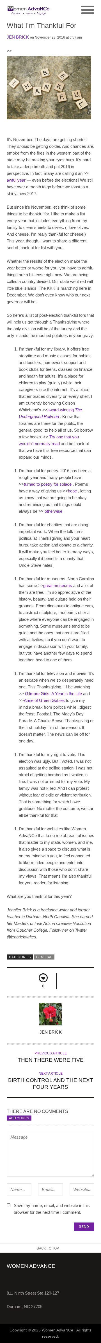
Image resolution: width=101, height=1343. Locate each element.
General (44, 957)
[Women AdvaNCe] (28, 10)
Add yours (19, 1118)
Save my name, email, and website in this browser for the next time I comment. (52, 1209)
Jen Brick (18, 37)
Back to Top (48, 1248)
